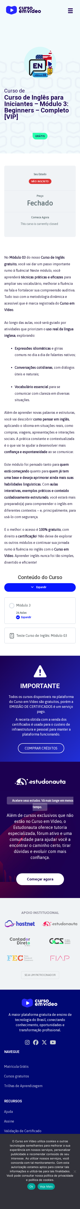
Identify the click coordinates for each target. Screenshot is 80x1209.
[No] (75, 1171)
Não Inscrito (40, 181)
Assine (9, 1121)
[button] (41, 748)
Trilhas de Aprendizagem (23, 1086)
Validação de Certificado (22, 1131)
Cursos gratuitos (16, 1076)
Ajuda (8, 1111)
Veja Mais (46, 1186)
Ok (31, 1186)
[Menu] (70, 10)
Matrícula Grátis (16, 1066)
